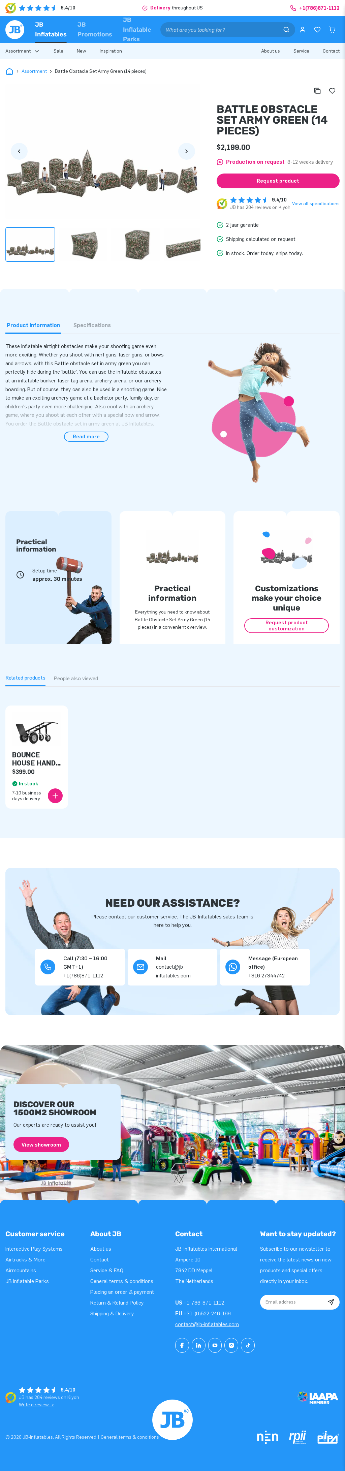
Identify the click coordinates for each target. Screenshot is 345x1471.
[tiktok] (248, 1345)
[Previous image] (19, 151)
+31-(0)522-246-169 (203, 1313)
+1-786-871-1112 (199, 1303)
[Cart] (332, 29)
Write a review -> (36, 1405)
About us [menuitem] (270, 51)
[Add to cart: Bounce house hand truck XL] (55, 795)
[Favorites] (317, 29)
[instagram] (231, 1345)
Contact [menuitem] (331, 51)
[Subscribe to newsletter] (331, 1302)
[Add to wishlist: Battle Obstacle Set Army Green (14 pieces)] (332, 91)
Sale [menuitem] (58, 51)
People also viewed (76, 678)
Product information (33, 325)
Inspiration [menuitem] (111, 51)
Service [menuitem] (301, 51)
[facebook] (182, 1345)
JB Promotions (94, 29)
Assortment (34, 71)
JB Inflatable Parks (137, 29)
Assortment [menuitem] (18, 51)
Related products (25, 678)
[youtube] (215, 1345)
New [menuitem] (81, 51)
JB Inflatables (51, 29)
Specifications (92, 325)
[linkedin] (199, 1345)
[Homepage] (14, 29)
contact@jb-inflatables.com (207, 1324)
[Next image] (186, 151)
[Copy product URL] (317, 91)
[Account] (302, 29)
